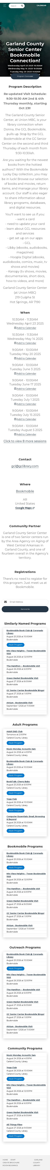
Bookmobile (25, 491)
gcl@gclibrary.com (25, 466)
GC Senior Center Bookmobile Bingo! (25, 690)
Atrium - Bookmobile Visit (20, 703)
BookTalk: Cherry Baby (18, 781)
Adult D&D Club (15, 731)
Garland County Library (38, 1162)
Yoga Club (12, 799)
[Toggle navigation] (4, 5)
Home (5, 1160)
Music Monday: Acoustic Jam (21, 749)
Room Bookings (10, 1165)
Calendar (41, 5)
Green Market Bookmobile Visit (22, 678)
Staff (13, 1160)
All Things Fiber (14, 1124)
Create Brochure (11, 1163)
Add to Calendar (26, 327)
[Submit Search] (22, 5)
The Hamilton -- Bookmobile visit (23, 666)
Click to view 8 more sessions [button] (25, 441)
